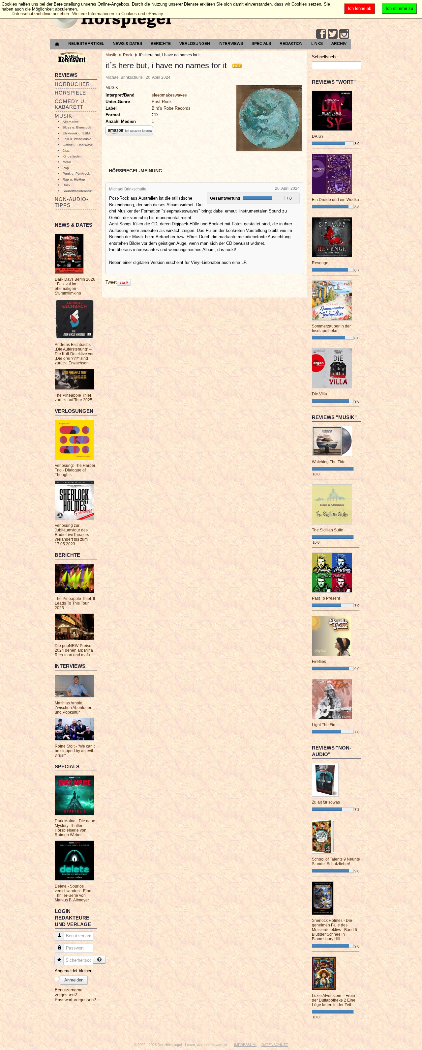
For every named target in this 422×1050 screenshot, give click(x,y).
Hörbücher (72, 84)
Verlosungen (194, 43)
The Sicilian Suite (327, 530)
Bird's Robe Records (171, 108)
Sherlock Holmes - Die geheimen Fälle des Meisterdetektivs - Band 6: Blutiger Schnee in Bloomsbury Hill (335, 929)
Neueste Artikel (86, 43)
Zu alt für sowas (326, 802)
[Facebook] (321, 34)
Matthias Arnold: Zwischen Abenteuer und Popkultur (73, 708)
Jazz (66, 150)
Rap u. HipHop (74, 179)
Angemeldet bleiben (73, 970)
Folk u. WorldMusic (77, 139)
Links (317, 43)
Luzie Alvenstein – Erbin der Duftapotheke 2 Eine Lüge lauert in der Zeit (333, 1000)
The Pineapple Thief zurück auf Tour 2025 (73, 397)
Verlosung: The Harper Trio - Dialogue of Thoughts (75, 470)
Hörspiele (70, 93)
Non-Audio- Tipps (71, 202)
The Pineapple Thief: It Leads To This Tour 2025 (75, 603)
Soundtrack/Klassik (77, 191)
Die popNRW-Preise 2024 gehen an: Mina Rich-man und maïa (74, 650)
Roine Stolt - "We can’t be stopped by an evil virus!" (75, 751)
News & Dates (127, 43)
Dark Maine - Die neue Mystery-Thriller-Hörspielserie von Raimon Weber (75, 828)
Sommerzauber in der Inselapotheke (331, 328)
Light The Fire (324, 725)
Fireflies (319, 661)
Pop (66, 168)
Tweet (111, 282)
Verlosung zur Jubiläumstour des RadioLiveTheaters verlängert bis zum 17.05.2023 (72, 534)
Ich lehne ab (359, 8)
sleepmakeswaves (169, 95)
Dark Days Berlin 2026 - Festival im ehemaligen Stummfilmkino (75, 286)
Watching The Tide (329, 462)
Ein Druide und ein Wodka (335, 199)
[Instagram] (344, 34)
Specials (261, 43)
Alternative (71, 122)
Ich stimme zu (399, 8)
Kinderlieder (72, 156)
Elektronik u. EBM (76, 133)
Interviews (231, 43)
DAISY (318, 136)
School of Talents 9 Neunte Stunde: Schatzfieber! (336, 861)
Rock (66, 185)
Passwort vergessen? (75, 999)
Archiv (339, 43)
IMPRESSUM (245, 1045)
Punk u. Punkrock (76, 173)
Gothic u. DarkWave (78, 145)
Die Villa (319, 394)
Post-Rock (162, 101)
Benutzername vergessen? (68, 992)
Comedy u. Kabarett (70, 104)
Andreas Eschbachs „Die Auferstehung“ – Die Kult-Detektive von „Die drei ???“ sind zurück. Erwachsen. (75, 353)
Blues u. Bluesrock (77, 127)
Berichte (161, 43)
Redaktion (291, 43)
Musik (63, 116)
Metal (67, 162)
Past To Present (326, 598)
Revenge (320, 263)
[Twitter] (333, 34)
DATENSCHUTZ (274, 1045)
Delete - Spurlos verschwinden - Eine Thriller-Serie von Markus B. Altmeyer (73, 893)
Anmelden (73, 980)
